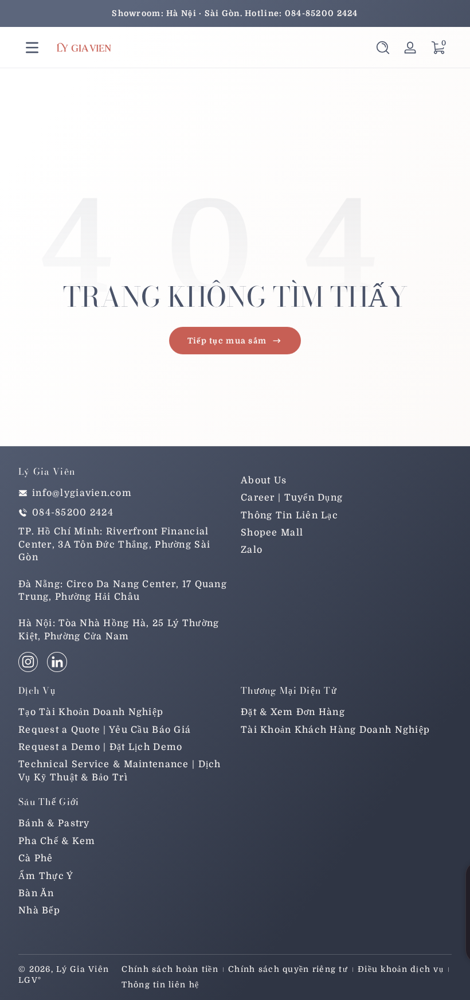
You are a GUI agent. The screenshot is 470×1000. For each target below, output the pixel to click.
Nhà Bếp (39, 910)
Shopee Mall (272, 533)
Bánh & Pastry (54, 823)
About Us (264, 480)
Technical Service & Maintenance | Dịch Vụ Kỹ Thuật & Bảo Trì (119, 770)
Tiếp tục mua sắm (227, 340)
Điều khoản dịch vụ (401, 969)
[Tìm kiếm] (383, 47)
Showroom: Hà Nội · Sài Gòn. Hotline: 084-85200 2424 (235, 13)
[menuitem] (346, 480)
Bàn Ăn (36, 893)
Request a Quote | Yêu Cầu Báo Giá (104, 730)
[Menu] (32, 47)
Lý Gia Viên (82, 969)
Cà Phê (35, 858)
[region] (235, 13)
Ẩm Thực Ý (46, 876)
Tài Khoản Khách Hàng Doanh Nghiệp (335, 730)
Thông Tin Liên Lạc (289, 515)
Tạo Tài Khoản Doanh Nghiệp (90, 712)
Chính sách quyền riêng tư (288, 969)
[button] (383, 47)
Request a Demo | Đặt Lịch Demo (100, 747)
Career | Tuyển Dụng (292, 498)
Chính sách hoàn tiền (170, 969)
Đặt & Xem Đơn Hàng (293, 712)
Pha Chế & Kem (57, 841)
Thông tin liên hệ (160, 984)
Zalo (252, 550)
